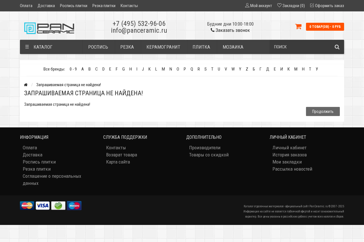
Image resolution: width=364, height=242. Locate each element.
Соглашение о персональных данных (52, 179)
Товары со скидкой (209, 155)
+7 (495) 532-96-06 (139, 24)
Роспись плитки (73, 5)
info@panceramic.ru (139, 30)
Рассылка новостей (292, 169)
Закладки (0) (293, 5)
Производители (204, 147)
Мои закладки (287, 162)
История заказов (289, 155)
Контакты (129, 5)
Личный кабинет (289, 147)
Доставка (46, 5)
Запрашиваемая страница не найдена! (68, 84)
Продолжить (323, 111)
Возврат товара (121, 155)
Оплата (26, 5)
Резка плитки (103, 5)
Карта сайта (118, 162)
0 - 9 (73, 69)
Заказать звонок (232, 30)
